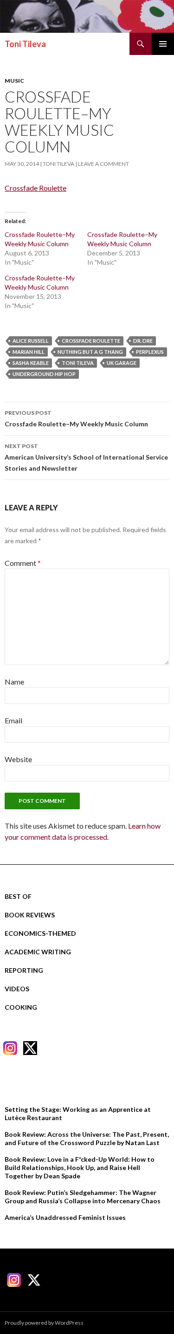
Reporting (24, 970)
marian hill (29, 352)
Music (14, 80)
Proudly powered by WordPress (44, 1322)
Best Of (18, 896)
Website (18, 759)
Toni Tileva (25, 44)
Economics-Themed (40, 933)
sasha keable (31, 363)
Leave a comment (103, 163)
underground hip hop (44, 374)
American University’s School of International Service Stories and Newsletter (86, 457)
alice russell (31, 341)
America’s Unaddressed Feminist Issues (65, 1217)
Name (14, 681)
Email (13, 720)
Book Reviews (30, 915)
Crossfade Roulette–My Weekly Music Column (76, 418)
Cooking (21, 1007)
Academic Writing (38, 952)
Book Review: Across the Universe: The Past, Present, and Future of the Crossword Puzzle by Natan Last (87, 1138)
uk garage (121, 363)
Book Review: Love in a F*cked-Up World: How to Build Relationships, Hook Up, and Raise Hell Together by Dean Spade (80, 1167)
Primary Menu (163, 44)
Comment (23, 562)
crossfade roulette (91, 341)
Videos (17, 989)
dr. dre (143, 341)
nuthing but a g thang (90, 352)
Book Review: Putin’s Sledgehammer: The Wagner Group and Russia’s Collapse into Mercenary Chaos (83, 1196)
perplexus (150, 352)
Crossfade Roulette (35, 187)
